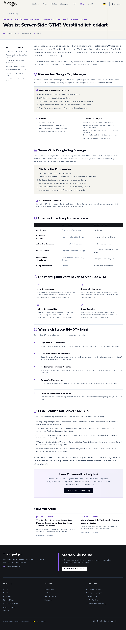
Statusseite (48, 600)
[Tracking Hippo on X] (108, 621)
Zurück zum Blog (12, 14)
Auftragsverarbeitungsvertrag (96, 603)
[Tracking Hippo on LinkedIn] (94, 621)
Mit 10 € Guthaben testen (77, 491)
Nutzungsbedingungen (94, 593)
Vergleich (6, 611)
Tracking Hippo (12, 554)
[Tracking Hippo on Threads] (101, 621)
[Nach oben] (121, 621)
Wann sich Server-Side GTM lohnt (15, 74)
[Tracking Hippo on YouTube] (112, 621)
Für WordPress (8, 600)
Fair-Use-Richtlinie (92, 600)
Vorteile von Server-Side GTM (16, 70)
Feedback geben (50, 596)
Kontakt (90, 4)
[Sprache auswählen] (105, 4)
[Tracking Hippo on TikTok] (115, 621)
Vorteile (45, 4)
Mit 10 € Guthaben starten (74, 569)
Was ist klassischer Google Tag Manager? (16, 56)
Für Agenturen (8, 596)
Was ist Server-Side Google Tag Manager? (16, 61)
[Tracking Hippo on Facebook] (105, 621)
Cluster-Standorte (9, 607)
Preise (75, 4)
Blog (82, 4)
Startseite (35, 4)
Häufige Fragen (49, 589)
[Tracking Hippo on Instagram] (97, 621)
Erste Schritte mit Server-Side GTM (16, 80)
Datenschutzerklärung (93, 589)
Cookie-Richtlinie (91, 596)
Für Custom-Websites (10, 603)
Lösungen (64, 4)
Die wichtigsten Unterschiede (16, 66)
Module (54, 4)
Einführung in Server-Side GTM (16, 51)
